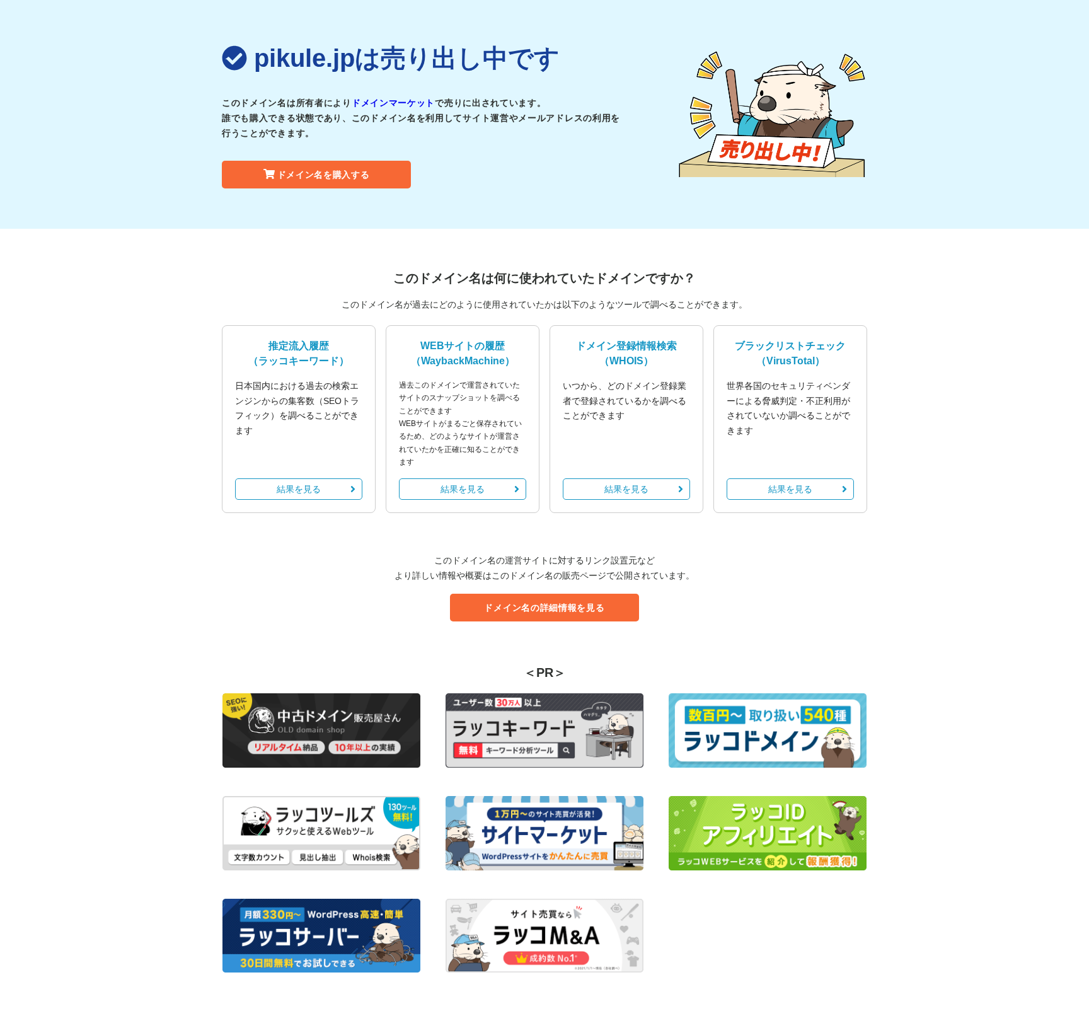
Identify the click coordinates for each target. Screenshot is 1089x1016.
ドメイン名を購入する (323, 175)
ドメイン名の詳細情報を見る (544, 608)
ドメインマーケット (393, 103)
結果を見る (299, 489)
